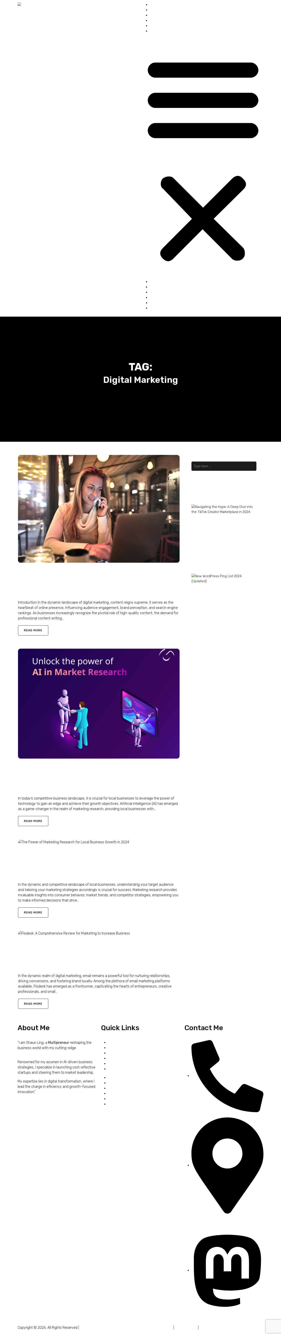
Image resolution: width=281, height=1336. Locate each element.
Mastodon (199, 1314)
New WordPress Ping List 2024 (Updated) (210, 588)
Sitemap (206, 1327)
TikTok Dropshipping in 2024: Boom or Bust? (208, 542)
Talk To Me (158, 26)
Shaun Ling (26, 593)
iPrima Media (124, 1327)
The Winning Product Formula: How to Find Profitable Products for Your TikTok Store (208, 560)
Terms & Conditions (158, 1327)
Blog (153, 31)
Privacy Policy (186, 1327)
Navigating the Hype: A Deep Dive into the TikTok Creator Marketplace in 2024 (210, 524)
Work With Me (160, 15)
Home (154, 5)
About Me (157, 10)
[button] (203, 158)
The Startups (160, 20)
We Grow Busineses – (96, 1327)
